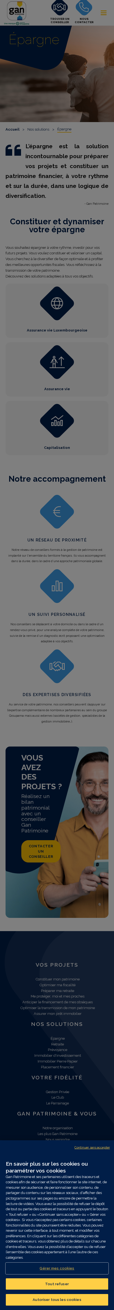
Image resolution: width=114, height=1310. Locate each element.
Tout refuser (57, 1284)
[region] (57, 1225)
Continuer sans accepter (92, 1147)
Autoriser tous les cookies (57, 1300)
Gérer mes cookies (57, 1268)
